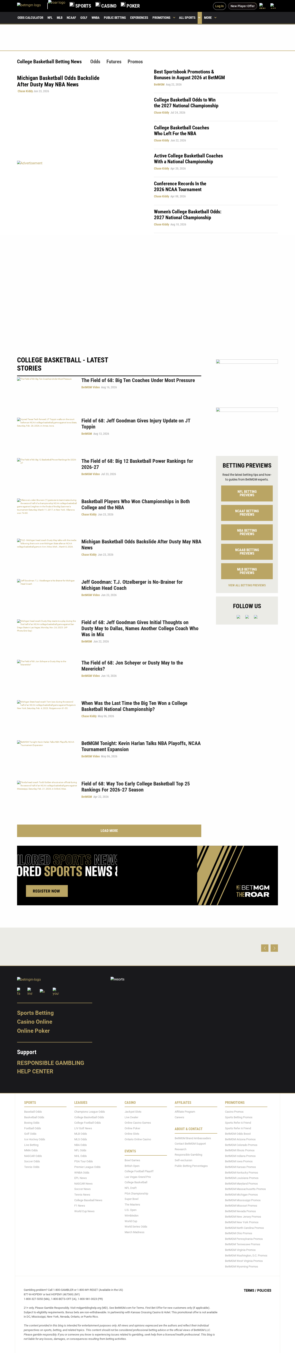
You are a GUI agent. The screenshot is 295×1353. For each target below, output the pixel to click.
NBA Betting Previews (247, 532)
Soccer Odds (32, 1161)
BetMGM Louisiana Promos (242, 1178)
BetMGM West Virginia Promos (244, 1261)
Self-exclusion (183, 1160)
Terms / (250, 1290)
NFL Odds (80, 1150)
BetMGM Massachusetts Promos (245, 1189)
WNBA (96, 18)
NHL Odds (80, 1156)
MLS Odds (80, 1139)
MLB (59, 18)
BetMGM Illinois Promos (240, 1150)
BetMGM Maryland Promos (241, 1183)
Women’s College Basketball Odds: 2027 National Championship (187, 214)
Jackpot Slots (133, 1111)
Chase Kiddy (25, 91)
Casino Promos (234, 1111)
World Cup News (84, 1211)
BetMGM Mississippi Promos (243, 1200)
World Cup (131, 1221)
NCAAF (71, 18)
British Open (132, 1165)
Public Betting (115, 18)
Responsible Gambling (50, 1063)
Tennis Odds (32, 1167)
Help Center (35, 1071)
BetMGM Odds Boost (238, 1134)
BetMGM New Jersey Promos (243, 1216)
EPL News (80, 1178)
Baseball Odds (33, 1111)
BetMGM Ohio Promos (238, 1233)
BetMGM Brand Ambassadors (193, 1138)
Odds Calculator (30, 18)
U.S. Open (130, 1210)
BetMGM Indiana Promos (240, 1156)
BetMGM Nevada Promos (240, 1211)
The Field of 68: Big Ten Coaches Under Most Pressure (138, 380)
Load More (109, 831)
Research (180, 1149)
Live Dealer (131, 1117)
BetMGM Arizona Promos (240, 1139)
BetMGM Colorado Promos (241, 1145)
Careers (179, 1117)
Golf (83, 18)
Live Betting (31, 1145)
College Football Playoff (139, 1171)
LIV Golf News (83, 1128)
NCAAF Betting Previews (247, 513)
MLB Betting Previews (247, 571)
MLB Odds (80, 1134)
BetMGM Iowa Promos (239, 1161)
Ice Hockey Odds (34, 1139)
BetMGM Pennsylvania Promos (244, 1238)
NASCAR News (83, 1183)
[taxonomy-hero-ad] (81, 197)
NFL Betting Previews (247, 493)
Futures (113, 62)
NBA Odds (80, 1145)
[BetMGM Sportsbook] (32, 6)
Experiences (139, 18)
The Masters (132, 1204)
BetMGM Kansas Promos (240, 1167)
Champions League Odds (89, 1111)
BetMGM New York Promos (242, 1222)
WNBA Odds (81, 1172)
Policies (264, 1290)
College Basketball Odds (89, 1117)
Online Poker (33, 1031)
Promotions (161, 18)
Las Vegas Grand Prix (138, 1177)
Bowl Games (132, 1160)
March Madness (134, 1232)
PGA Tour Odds (83, 1161)
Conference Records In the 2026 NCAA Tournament (180, 186)
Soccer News (82, 1189)
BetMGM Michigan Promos (241, 1194)
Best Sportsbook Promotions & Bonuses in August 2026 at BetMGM (189, 75)
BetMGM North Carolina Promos (244, 1227)
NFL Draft (130, 1188)
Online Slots (132, 1134)
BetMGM (159, 84)
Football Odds (32, 1128)
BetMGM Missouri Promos (241, 1205)
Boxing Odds (32, 1122)
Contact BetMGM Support (190, 1143)
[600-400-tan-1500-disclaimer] (247, 380)
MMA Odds (31, 1150)
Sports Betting (35, 1013)
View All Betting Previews (247, 585)
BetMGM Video (90, 387)
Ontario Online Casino (138, 1139)
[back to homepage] (56, 6)
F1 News (79, 1205)
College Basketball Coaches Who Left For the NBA (181, 130)
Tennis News (82, 1194)
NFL (50, 18)
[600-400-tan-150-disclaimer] (247, 428)
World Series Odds (136, 1226)
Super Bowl (131, 1199)
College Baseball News (88, 1200)
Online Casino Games (138, 1122)
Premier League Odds (87, 1167)
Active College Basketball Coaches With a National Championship (188, 159)
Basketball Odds (34, 1117)
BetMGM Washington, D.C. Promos (246, 1255)
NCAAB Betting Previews (247, 551)
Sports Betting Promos (238, 1117)
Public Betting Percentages (191, 1165)
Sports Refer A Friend (238, 1122)
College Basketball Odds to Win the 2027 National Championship (186, 103)
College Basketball (136, 1182)
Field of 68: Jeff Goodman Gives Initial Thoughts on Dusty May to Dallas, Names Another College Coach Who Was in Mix (139, 628)
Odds (95, 62)
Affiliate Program (185, 1111)
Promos (135, 62)
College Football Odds (87, 1122)
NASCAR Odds (33, 1156)
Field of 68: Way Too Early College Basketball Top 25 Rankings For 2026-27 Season (135, 787)
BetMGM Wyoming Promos (241, 1266)
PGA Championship (136, 1193)
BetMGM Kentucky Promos (241, 1172)
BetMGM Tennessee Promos (242, 1244)
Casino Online (34, 1021)
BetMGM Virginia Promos (240, 1249)
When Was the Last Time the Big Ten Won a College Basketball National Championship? (134, 706)
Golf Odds (30, 1134)
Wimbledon (131, 1215)
